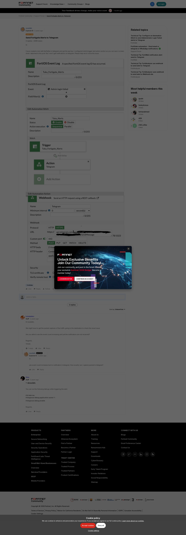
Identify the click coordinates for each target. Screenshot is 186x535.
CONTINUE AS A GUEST (84, 279)
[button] (93, 531)
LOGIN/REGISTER (65, 279)
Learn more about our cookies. (133, 521)
